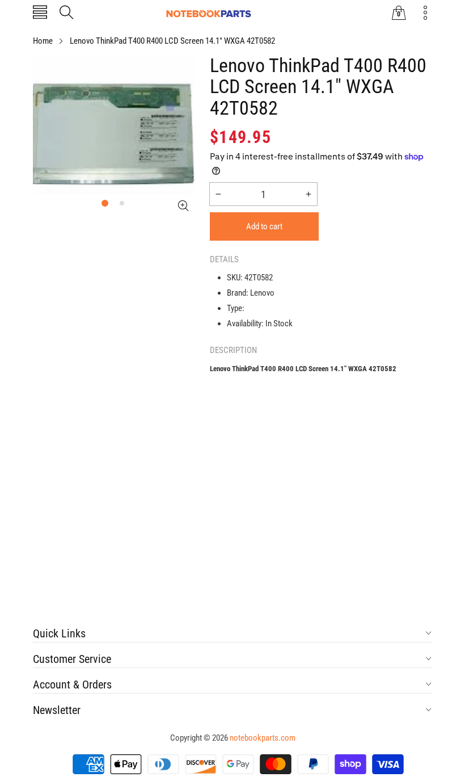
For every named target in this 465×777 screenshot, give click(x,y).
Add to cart (264, 226)
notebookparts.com (262, 738)
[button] (40, 13)
